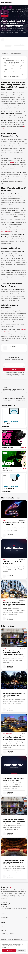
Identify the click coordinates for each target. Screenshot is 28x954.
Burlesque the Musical (7, 447)
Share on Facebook (19, 44)
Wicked (23, 229)
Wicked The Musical (7, 469)
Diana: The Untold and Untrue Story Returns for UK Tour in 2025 (13, 779)
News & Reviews (10, 9)
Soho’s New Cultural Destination (11, 76)
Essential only (21, 950)
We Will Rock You (6, 231)
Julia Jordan (12, 346)
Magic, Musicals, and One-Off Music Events (12, 68)
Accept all (9, 950)
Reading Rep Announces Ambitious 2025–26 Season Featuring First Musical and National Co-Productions (14, 737)
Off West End (19, 9)
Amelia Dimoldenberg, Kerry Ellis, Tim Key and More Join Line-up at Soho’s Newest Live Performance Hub (13, 62)
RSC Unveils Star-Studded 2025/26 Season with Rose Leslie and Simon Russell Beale (13, 862)
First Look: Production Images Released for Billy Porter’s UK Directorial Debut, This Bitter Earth (13, 652)
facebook (12, 933)
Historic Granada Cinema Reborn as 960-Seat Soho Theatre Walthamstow (14, 820)
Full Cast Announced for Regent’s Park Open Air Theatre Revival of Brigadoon (14, 695)
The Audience (5, 426)
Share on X (8, 44)
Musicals (4, 431)
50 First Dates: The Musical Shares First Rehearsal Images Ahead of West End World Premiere (14, 604)
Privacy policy (16, 374)
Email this (8, 48)
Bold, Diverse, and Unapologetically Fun (13, 66)
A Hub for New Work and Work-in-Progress (14, 74)
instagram (4, 933)
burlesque (11, 162)
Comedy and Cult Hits (9, 71)
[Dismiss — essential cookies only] (25, 944)
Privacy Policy (5, 947)
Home (2, 9)
